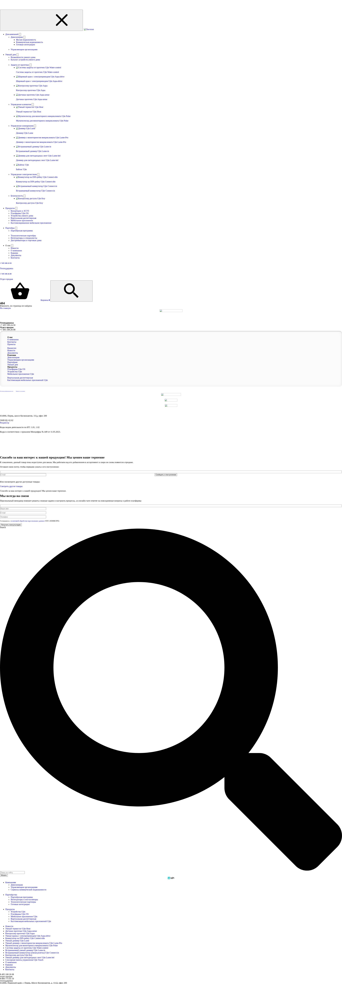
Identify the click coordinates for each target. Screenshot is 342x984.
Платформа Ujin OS (20, 914)
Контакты (9, 969)
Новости (9, 926)
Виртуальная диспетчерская (23, 919)
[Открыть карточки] (31, 65)
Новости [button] (11, 350)
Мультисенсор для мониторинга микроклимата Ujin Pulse (31, 945)
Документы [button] (12, 353)
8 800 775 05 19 (7, 978)
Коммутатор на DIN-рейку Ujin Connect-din (25, 938)
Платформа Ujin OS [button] (16, 369)
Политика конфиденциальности (6, 391)
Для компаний (12, 34)
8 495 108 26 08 (7, 974)
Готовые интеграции (25, 44)
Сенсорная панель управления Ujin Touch (24, 960)
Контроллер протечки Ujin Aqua (20, 933)
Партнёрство (11, 895)
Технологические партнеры (23, 902)
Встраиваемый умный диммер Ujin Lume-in (25, 950)
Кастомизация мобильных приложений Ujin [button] (27, 380)
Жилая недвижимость (26, 40)
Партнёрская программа (22, 897)
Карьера (9, 965)
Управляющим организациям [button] (20, 360)
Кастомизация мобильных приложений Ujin (31, 921)
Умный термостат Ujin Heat (17, 928)
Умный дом (10, 54)
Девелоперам (17, 885)
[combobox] (12, 872)
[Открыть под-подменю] (24, 37)
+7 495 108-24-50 (7, 325)
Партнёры (10, 228)
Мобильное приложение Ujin (24, 916)
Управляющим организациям (24, 887)
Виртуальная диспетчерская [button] (20, 378)
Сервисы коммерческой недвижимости (28, 889)
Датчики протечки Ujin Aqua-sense (21, 931)
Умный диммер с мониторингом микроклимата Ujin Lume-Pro (33, 943)
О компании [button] (13, 339)
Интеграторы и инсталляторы (24, 899)
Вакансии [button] (11, 348)
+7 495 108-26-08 (7, 329)
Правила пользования (20, 391)
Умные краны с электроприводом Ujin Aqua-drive (27, 936)
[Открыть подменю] (20, 34)
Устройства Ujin (18, 912)
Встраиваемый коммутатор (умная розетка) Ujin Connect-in (32, 953)
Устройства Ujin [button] (14, 371)
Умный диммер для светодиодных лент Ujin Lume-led (29, 957)
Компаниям (10, 882)
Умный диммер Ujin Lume (17, 941)
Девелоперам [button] (13, 357)
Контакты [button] (11, 342)
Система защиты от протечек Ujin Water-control (26, 948)
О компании (11, 962)
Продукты (10, 208)
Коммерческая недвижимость (29, 42)
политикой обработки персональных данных (28, 477)
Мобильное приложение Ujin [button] (20, 374)
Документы (10, 967)
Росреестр (4, 423)
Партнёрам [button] (12, 362)
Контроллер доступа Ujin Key (18, 955)
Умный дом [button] (12, 364)
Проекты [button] (11, 344)
